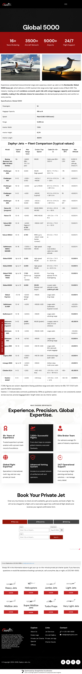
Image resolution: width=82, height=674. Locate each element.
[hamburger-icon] (66, 4)
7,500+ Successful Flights (39, 436)
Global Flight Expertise (9, 465)
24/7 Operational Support (66, 465)
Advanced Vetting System (39, 465)
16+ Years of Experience (8, 436)
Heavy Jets (11, 587)
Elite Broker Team (66, 435)
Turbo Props (51, 606)
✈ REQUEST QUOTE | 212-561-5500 (2, 337)
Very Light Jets (71, 606)
